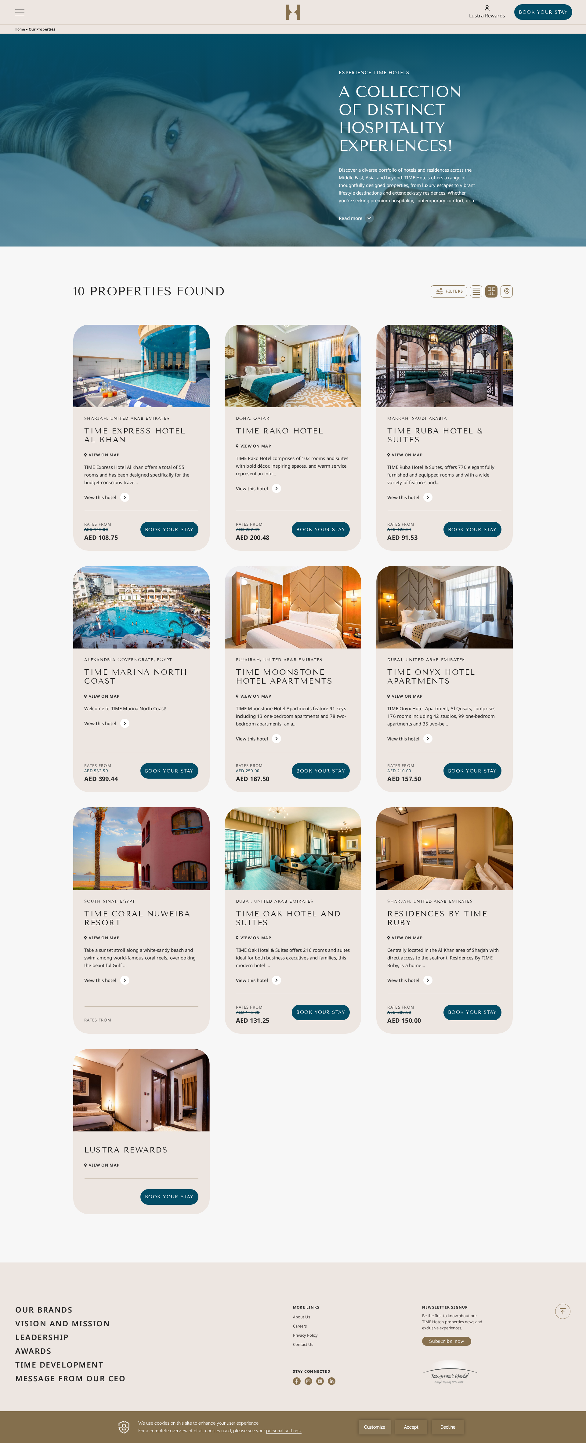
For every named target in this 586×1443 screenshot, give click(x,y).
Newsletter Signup (445, 1307)
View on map (104, 455)
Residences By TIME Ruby (437, 918)
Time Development (59, 1364)
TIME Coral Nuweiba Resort (137, 918)
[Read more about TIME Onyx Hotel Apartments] (444, 607)
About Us (301, 1317)
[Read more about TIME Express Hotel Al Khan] (141, 366)
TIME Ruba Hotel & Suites (435, 435)
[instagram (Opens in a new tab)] (308, 1381)
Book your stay (543, 12)
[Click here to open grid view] (491, 291)
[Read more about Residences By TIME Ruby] (444, 848)
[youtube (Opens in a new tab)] (320, 1381)
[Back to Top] (562, 1311)
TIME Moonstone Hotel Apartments (284, 677)
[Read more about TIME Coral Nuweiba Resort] (141, 848)
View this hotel (100, 497)
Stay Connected (312, 1371)
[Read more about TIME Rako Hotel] (293, 366)
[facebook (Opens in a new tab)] (297, 1381)
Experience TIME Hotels (374, 72)
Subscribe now (446, 1341)
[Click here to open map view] (507, 291)
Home (20, 29)
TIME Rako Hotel (280, 431)
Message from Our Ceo (70, 1378)
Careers (300, 1326)
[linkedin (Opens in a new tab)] (331, 1381)
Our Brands (44, 1309)
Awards (33, 1351)
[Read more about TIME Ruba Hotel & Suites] (444, 366)
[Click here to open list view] (476, 291)
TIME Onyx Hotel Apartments (431, 677)
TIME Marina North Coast (136, 677)
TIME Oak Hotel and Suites (288, 918)
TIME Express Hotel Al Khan (135, 435)
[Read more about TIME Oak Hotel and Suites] (293, 848)
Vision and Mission (62, 1323)
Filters (454, 291)
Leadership (42, 1337)
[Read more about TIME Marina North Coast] (141, 607)
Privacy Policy (305, 1335)
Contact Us (303, 1344)
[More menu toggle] (19, 12)
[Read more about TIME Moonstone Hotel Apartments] (293, 607)
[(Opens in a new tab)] (450, 1372)
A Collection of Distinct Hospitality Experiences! (400, 119)
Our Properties (42, 29)
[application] (293, 1427)
